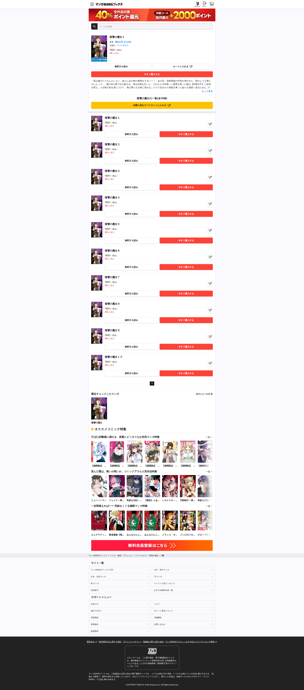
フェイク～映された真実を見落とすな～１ (116, 500)
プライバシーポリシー (132, 641)
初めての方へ (96, 611)
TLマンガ (158, 576)
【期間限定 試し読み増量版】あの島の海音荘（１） (99, 465)
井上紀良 (127, 42)
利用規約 (94, 624)
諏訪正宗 (119, 42)
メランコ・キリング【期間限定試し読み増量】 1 (170, 534)
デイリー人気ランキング (164, 583)
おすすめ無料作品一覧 (163, 590)
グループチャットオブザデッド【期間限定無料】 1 (205, 534)
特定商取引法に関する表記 (110, 641)
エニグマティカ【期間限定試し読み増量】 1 (99, 534)
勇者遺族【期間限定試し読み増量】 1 (116, 534)
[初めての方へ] (197, 4)
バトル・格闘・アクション (121, 555)
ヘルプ (157, 604)
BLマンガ (95, 583)
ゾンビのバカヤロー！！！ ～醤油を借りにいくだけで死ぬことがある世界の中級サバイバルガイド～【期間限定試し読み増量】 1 (187, 534)
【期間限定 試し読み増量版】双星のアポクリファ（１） (205, 465)
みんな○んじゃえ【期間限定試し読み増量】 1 (134, 534)
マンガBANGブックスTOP (102, 570)
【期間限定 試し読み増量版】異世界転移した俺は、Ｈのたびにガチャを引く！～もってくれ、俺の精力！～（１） (187, 465)
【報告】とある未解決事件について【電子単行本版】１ (152, 500)
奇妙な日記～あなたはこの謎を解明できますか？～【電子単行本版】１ (134, 500)
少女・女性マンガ (98, 576)
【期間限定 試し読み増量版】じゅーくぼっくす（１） (152, 465)
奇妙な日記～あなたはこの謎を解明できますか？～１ (205, 500)
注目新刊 (94, 590)
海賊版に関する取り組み (153, 641)
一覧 (208, 437)
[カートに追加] (210, 124)
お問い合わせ (159, 624)
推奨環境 (94, 631)
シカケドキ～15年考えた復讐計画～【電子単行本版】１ (170, 500)
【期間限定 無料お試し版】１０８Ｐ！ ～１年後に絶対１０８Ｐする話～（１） (134, 465)
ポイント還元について (163, 611)
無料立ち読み (121, 66)
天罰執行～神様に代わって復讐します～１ (187, 500)
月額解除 (158, 617)
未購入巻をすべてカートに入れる (149, 105)
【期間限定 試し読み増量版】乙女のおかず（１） (116, 465)
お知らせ (94, 604)
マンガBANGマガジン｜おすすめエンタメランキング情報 (190, 641)
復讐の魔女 (96, 422)
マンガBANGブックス (98, 555)
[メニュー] (92, 4)
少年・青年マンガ (161, 570)
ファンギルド (123, 45)
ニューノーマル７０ (99, 500)
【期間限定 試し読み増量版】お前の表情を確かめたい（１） (170, 465)
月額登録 (94, 617)
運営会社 (91, 641)
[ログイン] (204, 4)
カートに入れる (181, 66)
